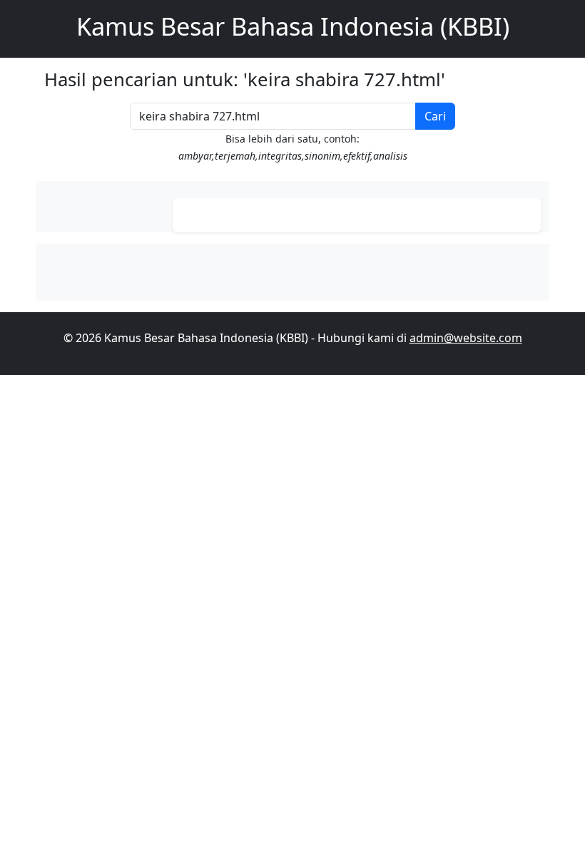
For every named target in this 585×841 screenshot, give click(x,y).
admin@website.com (466, 338)
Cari (435, 116)
